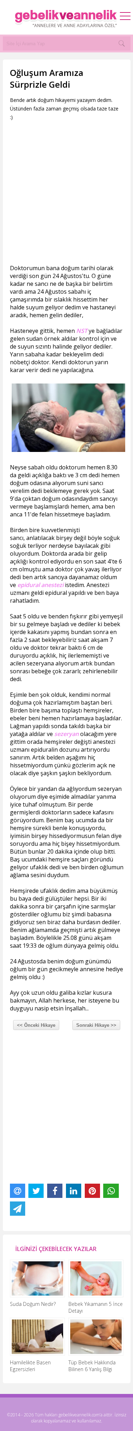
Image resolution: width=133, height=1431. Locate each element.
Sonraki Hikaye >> (96, 1025)
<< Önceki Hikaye (36, 1025)
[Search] (122, 43)
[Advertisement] (66, 195)
